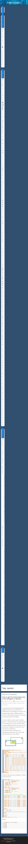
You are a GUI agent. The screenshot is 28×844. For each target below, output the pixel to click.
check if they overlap (13, 715)
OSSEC (2, 264)
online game (2, 256)
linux (2, 203)
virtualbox (2, 399)
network (2, 234)
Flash (2, 147)
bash (3, 105)
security (2, 329)
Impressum (2, 674)
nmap (2, 246)
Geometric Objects (20, 701)
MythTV (2, 225)
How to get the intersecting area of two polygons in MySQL (13, 698)
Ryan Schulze (14, 2)
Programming (13, 694)
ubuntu (2, 390)
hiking (2, 187)
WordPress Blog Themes (6, 840)
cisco (2, 113)
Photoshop (2, 294)
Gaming (4, 482)
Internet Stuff (2, 455)
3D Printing (2, 79)
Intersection (5, 703)
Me (2, 468)
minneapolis (2, 214)
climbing (3, 121)
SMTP (2, 349)
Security (2, 529)
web (2, 415)
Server (2, 341)
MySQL (10, 703)
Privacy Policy (2, 659)
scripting (2, 318)
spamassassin (2, 360)
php (2, 303)
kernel (2, 197)
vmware (2, 408)
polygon (14, 703)
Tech (2, 541)
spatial (19, 703)
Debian (2, 131)
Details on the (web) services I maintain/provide (2, 42)
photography (2, 277)
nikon (2, 241)
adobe (2, 90)
